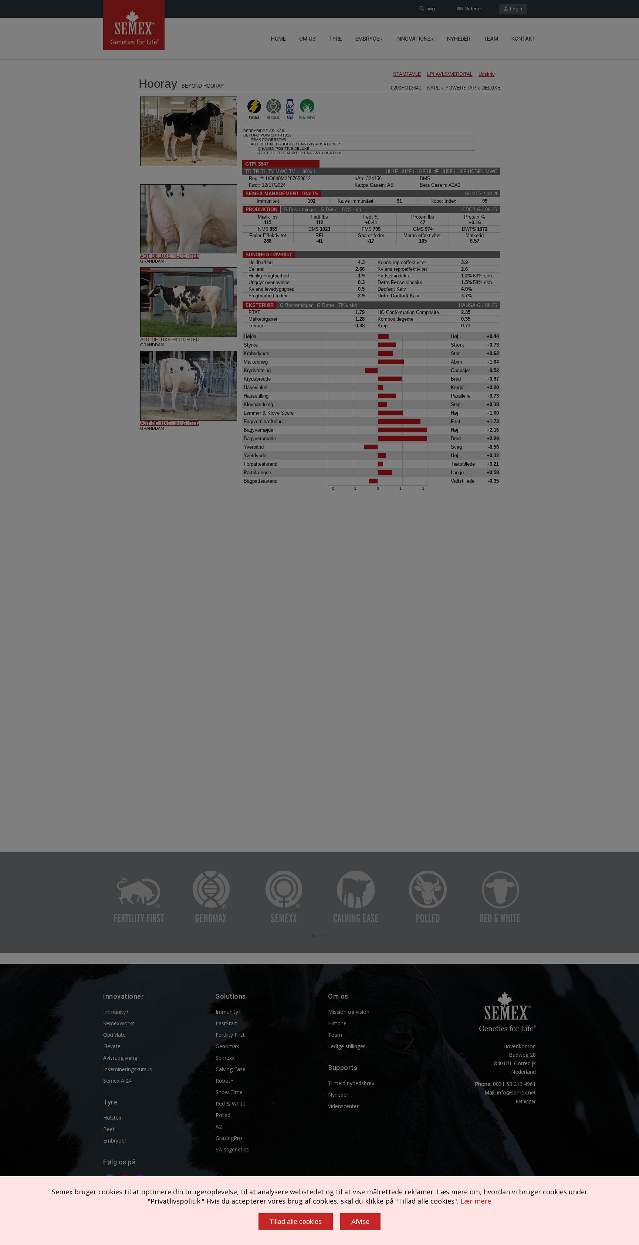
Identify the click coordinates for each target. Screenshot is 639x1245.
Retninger (526, 1101)
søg (429, 8)
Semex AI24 (117, 1080)
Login (515, 8)
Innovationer (415, 39)
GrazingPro (229, 1137)
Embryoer (369, 39)
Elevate (112, 1046)
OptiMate (114, 1034)
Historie (337, 1023)
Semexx (225, 1057)
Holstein (113, 1117)
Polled (223, 1115)
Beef (109, 1129)
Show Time (229, 1092)
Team (491, 39)
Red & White (231, 1103)
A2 (219, 1126)
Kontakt (523, 39)
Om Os (307, 39)
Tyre (335, 39)
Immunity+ (116, 1011)
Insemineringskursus (127, 1069)
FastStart (226, 1023)
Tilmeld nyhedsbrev (351, 1083)
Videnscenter (343, 1106)
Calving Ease (231, 1069)
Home (278, 39)
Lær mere (475, 1201)
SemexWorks (119, 1023)
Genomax (227, 1046)
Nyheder (458, 39)
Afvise (360, 1221)
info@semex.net (516, 1092)
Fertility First (230, 1034)
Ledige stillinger (346, 1046)
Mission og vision (348, 1011)
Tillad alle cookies (296, 1221)
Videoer (472, 8)
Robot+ (225, 1080)
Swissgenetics (232, 1149)
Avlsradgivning (120, 1057)
